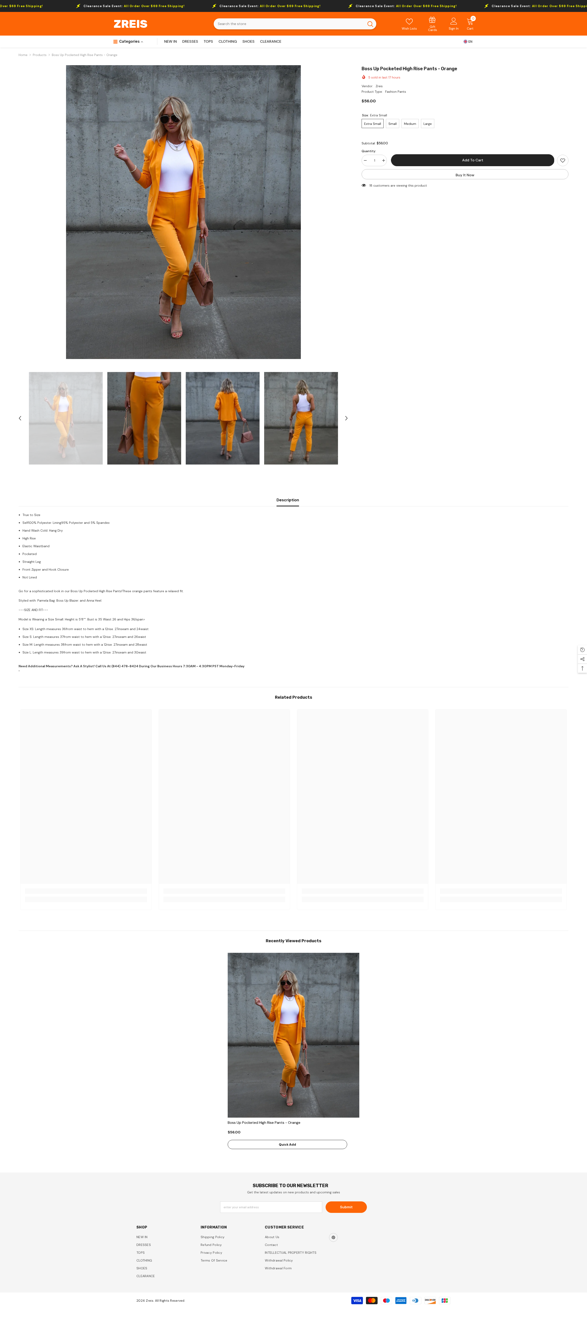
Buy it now (465, 175)
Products (40, 55)
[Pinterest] (333, 1237)
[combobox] (289, 23)
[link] (432, 23)
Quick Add (287, 1144)
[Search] (295, 23)
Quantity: (369, 151)
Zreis (379, 86)
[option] (183, 212)
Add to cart (471, 160)
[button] (20, 418)
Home (23, 55)
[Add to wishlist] (562, 160)
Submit (346, 1207)
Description (288, 500)
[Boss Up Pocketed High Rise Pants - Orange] (293, 1035)
